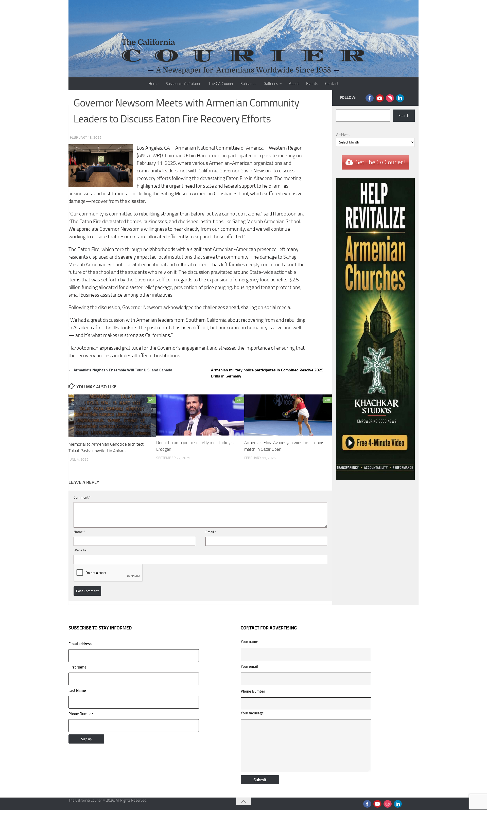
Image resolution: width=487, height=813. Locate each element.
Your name (249, 641)
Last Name (77, 690)
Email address (80, 644)
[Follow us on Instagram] (390, 98)
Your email (249, 666)
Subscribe (248, 83)
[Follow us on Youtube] (380, 98)
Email (210, 532)
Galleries (271, 83)
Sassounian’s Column (183, 83)
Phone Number (80, 714)
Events (312, 83)
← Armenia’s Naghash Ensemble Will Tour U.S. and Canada (120, 370)
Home (153, 83)
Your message (252, 713)
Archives (343, 135)
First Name (77, 667)
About (294, 83)
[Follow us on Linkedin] (400, 98)
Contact (332, 83)
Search (403, 115)
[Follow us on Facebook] (370, 98)
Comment (82, 497)
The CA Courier (220, 83)
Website (80, 550)
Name (79, 532)
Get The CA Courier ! (380, 162)
